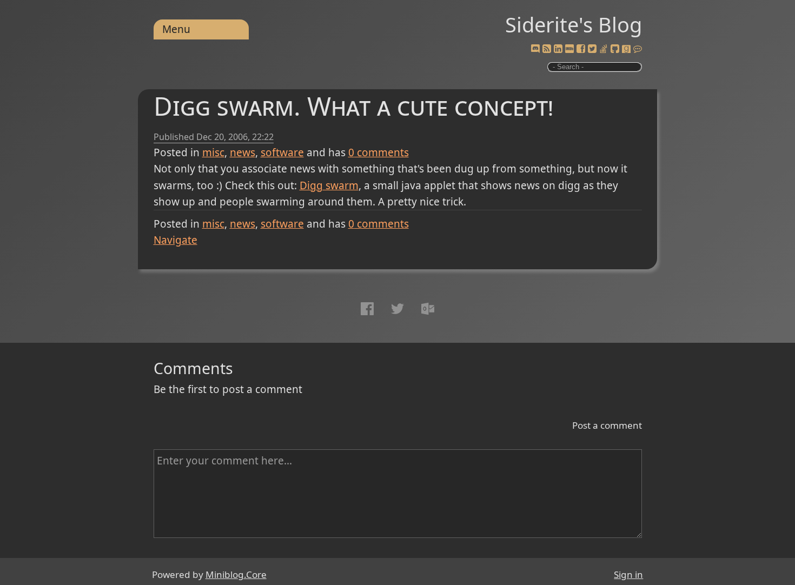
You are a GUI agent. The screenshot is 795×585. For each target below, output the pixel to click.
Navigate (175, 240)
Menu (176, 29)
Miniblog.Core (236, 574)
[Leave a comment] (637, 49)
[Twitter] (592, 49)
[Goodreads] (626, 49)
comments (378, 152)
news (242, 152)
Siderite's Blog (573, 24)
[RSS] (546, 49)
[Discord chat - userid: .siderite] (535, 49)
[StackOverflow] (603, 49)
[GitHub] (615, 49)
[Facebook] (581, 49)
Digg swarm (329, 185)
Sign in (628, 574)
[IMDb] (569, 49)
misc (213, 152)
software (282, 152)
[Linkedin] (558, 49)
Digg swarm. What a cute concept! (353, 105)
